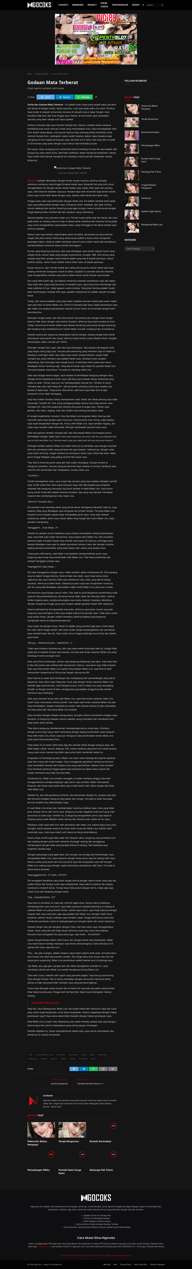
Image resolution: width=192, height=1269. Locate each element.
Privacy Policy (125, 1264)
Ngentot (54, 1059)
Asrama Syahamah (59, 1083)
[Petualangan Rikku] (41, 1158)
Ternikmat (83, 1059)
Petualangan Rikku (38, 1169)
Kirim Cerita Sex (140, 1264)
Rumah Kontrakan (100, 1141)
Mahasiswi (33, 1059)
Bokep (135, 4)
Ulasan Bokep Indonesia (120, 1255)
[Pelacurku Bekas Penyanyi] (41, 1130)
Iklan (115, 1264)
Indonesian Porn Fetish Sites (73, 1255)
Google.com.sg (44, 1246)
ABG (30, 1055)
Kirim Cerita (104, 5)
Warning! (78, 4)
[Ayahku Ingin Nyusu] (132, 215)
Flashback (146, 198)
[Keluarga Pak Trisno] (103, 1158)
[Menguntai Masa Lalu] (132, 228)
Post (132, 97)
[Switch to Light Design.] (143, 5)
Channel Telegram (157, 1264)
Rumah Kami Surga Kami (70, 1171)
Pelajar (64, 1059)
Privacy (92, 4)
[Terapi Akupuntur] (72, 1130)
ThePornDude (120, 4)
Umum (93, 1059)
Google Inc (57, 1264)
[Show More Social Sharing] (96, 97)
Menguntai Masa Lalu (152, 224)
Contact (63, 4)
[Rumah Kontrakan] (103, 1130)
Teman (72, 1059)
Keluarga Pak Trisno (101, 1169)
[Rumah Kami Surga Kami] (72, 1158)
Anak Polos (73, 1055)
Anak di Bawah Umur (44, 1055)
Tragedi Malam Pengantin (148, 186)
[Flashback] (132, 201)
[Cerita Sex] (39, 5)
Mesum (44, 1059)
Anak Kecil (61, 1055)
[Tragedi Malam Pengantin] (132, 188)
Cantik (84, 1055)
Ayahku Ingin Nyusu (151, 211)
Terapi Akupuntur (69, 1141)
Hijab (92, 1055)
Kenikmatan (102, 1055)
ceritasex (48, 1095)
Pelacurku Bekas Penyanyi (37, 1143)
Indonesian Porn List (98, 1255)
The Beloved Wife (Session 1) (90, 1083)
